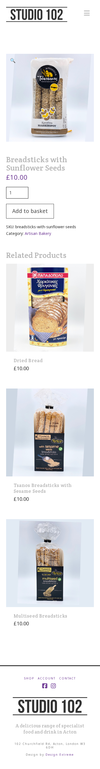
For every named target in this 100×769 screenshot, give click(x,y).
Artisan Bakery (38, 233)
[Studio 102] (50, 705)
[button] (87, 13)
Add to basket (30, 211)
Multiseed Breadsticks (40, 616)
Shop (29, 678)
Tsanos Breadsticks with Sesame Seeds (43, 488)
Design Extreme (60, 755)
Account (47, 678)
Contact (67, 678)
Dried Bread (28, 360)
